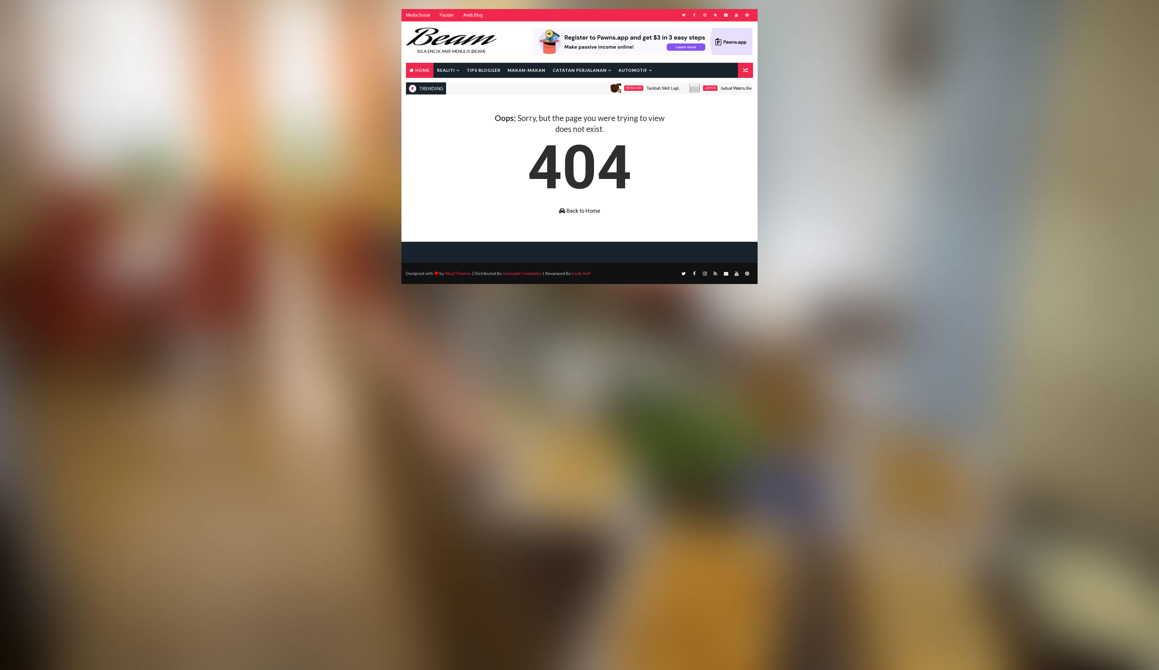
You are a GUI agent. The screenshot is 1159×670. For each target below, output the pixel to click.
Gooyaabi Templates (522, 273)
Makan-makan (526, 70)
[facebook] (694, 15)
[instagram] (704, 15)
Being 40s (594, 88)
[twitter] (683, 15)
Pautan (447, 15)
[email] (725, 15)
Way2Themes (458, 273)
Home (422, 70)
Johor (671, 88)
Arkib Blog (473, 15)
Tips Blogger (483, 70)
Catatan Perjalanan (580, 70)
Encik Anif (581, 273)
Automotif (632, 70)
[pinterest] (747, 15)
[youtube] (736, 15)
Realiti (446, 70)
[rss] (715, 15)
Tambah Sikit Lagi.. (624, 88)
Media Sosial (418, 15)
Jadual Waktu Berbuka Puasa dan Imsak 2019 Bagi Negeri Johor (740, 88)
